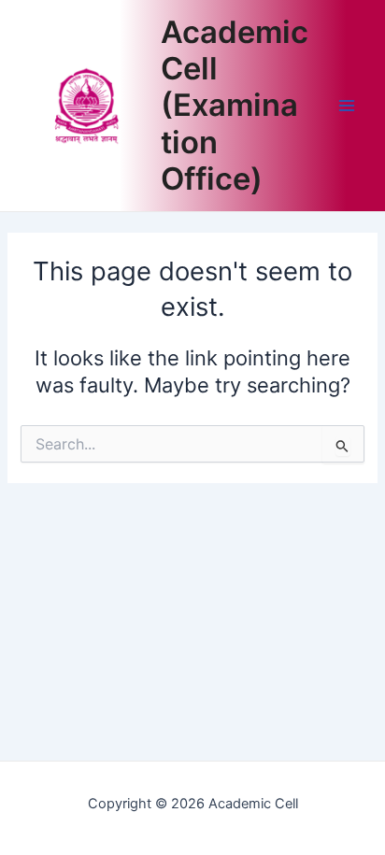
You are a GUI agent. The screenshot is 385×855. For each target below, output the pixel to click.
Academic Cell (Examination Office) (234, 105)
